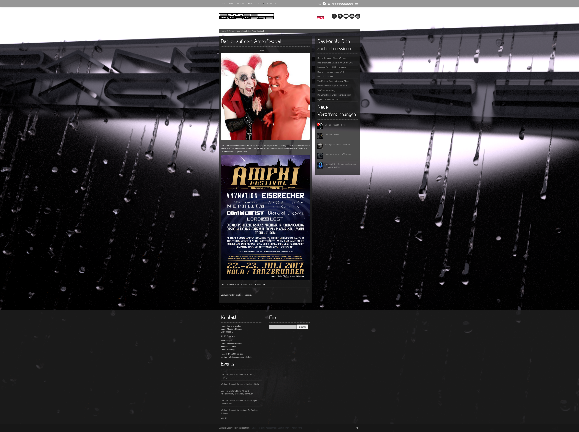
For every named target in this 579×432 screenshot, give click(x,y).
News (231, 3)
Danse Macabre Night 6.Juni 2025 (332, 85)
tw (340, 16)
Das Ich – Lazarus (325, 76)
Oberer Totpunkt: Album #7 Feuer (331, 58)
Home (223, 3)
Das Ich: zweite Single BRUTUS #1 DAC (335, 62)
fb (334, 16)
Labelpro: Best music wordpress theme (234, 427)
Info (259, 3)
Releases (240, 3)
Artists (250, 3)
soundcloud (351, 16)
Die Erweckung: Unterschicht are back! (334, 94)
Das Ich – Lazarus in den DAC (330, 71)
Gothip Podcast (272, 3)
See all (224, 417)
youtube (357, 16)
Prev (329, 4)
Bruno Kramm (248, 284)
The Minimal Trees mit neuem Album (333, 81)
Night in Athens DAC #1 (327, 99)
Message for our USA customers (331, 67)
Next (319, 4)
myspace (346, 16)
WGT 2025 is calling (326, 90)
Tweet (261, 50)
